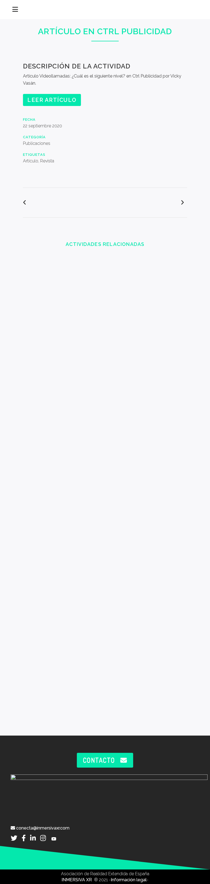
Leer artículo (52, 100)
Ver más (62, 303)
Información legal (129, 879)
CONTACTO (99, 760)
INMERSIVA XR (77, 879)
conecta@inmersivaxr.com (42, 828)
